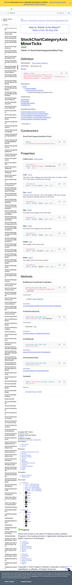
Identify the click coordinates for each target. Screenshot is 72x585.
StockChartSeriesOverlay (11, 373)
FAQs (23, 469)
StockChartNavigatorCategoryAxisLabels (11, 195)
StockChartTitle (9, 399)
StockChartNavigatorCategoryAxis (10, 184)
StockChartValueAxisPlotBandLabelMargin (11, 474)
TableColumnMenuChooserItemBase (11, 503)
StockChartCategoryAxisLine (11, 47)
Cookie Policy (34, 576)
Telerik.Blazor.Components (36, 21)
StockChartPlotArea (11, 316)
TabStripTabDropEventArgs (11, 528)
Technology (25, 543)
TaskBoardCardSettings (11, 563)
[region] (36, 578)
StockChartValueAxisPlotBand (11, 459)
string (30, 174)
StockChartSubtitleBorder (10, 387)
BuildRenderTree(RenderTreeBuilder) (37, 282)
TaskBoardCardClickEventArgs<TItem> (11, 539)
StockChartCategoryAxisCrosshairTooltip (11, 28)
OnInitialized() (28, 339)
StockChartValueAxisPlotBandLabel (11, 463)
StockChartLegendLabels (10, 159)
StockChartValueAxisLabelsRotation (11, 434)
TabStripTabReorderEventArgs (11, 532)
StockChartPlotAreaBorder (11, 319)
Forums (24, 458)
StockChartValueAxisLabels (11, 426)
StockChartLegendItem (11, 122)
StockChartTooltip (10, 406)
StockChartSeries (10, 332)
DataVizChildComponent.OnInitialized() (36, 352)
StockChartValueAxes (11, 409)
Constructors (29, 130)
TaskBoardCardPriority (11, 559)
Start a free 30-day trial (45, 30)
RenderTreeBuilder (38, 299)
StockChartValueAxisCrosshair (11, 417)
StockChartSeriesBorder (11, 335)
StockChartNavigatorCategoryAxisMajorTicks (11, 234)
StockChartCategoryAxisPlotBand (11, 71)
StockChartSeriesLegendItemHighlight (11, 347)
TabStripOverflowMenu (11, 510)
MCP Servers (22, 440)
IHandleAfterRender (28, 103)
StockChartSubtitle (10, 384)
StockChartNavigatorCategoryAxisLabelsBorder (11, 201)
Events (24, 467)
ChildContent (28, 159)
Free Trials (25, 444)
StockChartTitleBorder (10, 402)
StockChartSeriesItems (10, 339)
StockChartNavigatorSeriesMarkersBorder (11, 308)
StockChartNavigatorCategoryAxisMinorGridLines (11, 240)
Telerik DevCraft (23, 433)
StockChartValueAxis (11, 413)
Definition (27, 59)
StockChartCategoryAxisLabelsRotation (11, 42)
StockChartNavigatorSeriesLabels (10, 288)
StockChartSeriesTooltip (11, 377)
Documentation (26, 455)
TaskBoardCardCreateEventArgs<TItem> (11, 544)
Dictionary (28, 391)
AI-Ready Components (34, 440)
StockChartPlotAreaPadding (11, 328)
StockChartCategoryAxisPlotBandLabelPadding (11, 93)
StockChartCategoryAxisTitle (11, 103)
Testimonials (25, 477)
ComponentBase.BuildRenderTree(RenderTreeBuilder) (42, 306)
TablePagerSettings (11, 507)
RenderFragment (38, 159)
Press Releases (26, 546)
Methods (26, 276)
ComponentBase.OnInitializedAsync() (34, 115)
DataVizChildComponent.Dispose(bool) (34, 114)
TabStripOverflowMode (11, 514)
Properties (28, 153)
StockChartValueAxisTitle (11, 489)
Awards (24, 545)
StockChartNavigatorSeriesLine (10, 298)
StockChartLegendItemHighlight (11, 130)
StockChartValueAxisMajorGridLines (11, 442)
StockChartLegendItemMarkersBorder (11, 155)
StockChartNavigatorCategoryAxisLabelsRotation (11, 218)
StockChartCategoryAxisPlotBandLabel (11, 76)
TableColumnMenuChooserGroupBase (11, 498)
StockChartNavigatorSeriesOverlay (10, 313)
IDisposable (25, 101)
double (29, 192)
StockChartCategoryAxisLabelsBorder (11, 37)
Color (25, 175)
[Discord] (26, 507)
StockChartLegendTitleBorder (10, 167)
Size (24, 192)
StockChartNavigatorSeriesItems (10, 284)
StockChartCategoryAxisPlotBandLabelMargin (11, 88)
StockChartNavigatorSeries (10, 280)
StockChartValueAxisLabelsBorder (11, 430)
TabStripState (9, 518)
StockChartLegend (10, 115)
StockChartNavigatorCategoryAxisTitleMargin (11, 261)
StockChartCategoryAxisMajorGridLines (11, 52)
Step (25, 226)
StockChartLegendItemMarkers (11, 150)
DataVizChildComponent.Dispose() (33, 112)
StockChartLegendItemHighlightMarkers (11, 136)
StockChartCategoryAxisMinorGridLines (11, 62)
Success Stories (27, 475)
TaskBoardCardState (11, 567)
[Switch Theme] (68, 13)
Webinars (24, 461)
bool (30, 242)
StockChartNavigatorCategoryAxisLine (11, 223)
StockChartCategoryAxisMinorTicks (10, 67)
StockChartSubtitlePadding (10, 395)
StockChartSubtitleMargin (10, 391)
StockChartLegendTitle (10, 163)
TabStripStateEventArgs (11, 521)
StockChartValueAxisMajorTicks (11, 447)
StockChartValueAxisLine (11, 438)
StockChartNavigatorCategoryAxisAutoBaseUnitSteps (10, 189)
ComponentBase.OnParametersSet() (36, 371)
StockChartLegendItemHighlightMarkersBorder (11, 141)
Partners (24, 464)
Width (25, 258)
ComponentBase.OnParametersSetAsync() (36, 117)
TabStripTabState (10, 536)
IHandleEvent (25, 105)
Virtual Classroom (27, 466)
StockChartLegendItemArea (11, 126)
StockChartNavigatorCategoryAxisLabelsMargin (11, 206)
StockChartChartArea (10, 111)
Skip (24, 210)
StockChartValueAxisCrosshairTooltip (11, 421)
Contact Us (25, 483)
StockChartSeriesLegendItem (10, 343)
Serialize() (27, 376)
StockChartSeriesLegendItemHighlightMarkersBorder (11, 358)
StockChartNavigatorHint (10, 266)
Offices (24, 551)
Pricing (24, 446)
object (25, 86)
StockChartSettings (11, 381)
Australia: (33, 490)
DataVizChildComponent (34, 90)
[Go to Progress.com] (23, 530)
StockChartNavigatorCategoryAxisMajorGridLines (11, 228)
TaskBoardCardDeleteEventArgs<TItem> (11, 550)
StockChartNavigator (10, 180)
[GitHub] (26, 505)
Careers (24, 549)
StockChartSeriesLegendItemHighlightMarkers (11, 352)
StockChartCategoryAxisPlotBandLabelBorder (11, 82)
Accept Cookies (9, 581)
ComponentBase (30, 88)
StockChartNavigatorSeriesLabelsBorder (10, 294)
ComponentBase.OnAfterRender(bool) (36, 333)
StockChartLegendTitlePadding (10, 176)
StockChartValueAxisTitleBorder (11, 493)
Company (25, 541)
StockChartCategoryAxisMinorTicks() (37, 136)
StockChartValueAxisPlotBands (11, 485)
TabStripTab (8, 525)
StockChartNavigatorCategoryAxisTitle (11, 250)
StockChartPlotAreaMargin (11, 324)
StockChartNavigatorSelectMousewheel (11, 275)
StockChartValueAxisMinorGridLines (11, 451)
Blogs (23, 460)
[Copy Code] (66, 73)
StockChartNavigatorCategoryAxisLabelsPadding (11, 212)
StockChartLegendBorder (10, 118)
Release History (27, 456)
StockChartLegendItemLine (11, 146)
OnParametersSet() (30, 358)
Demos (24, 453)
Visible (25, 242)
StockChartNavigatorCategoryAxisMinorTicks (11, 245)
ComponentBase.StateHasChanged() (34, 119)
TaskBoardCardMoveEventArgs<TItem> (11, 555)
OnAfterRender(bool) (31, 311)
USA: (32, 484)
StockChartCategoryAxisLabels (11, 33)
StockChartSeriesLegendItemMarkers (10, 363)
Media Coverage (27, 548)
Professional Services (28, 463)
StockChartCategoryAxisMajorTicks (11, 57)
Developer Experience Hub (30, 452)
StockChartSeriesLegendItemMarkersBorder (10, 368)
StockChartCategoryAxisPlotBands (11, 98)
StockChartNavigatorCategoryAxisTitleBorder (11, 255)
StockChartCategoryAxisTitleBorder (11, 107)
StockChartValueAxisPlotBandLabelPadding (11, 480)
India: (32, 487)
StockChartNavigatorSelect (10, 270)
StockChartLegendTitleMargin (10, 171)
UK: (32, 486)
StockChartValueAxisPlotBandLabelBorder (11, 469)
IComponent (25, 99)
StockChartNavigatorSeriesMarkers (10, 303)
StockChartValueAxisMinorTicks (11, 455)
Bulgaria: (33, 489)
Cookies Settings (25, 581)
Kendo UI (21, 436)
